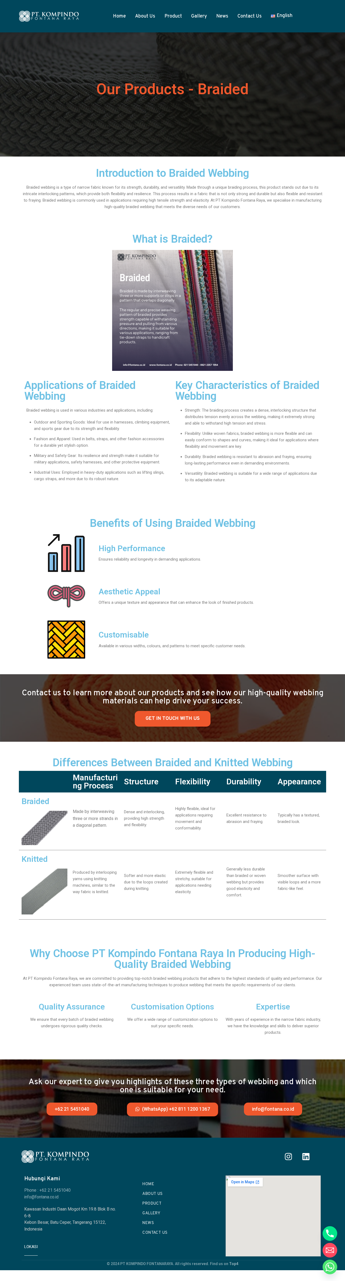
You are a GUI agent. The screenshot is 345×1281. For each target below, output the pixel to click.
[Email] (330, 1250)
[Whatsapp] (330, 1267)
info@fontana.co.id (41, 1197)
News (222, 16)
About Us (145, 16)
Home (119, 16)
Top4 (233, 1264)
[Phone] (330, 1233)
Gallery (199, 16)
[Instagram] (288, 1156)
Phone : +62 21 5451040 (47, 1190)
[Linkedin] (306, 1156)
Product (173, 16)
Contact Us (249, 16)
